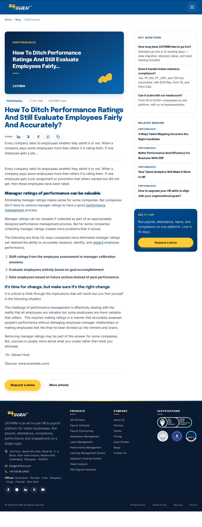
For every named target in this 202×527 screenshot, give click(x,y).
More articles (59, 385)
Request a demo (23, 385)
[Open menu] (192, 7)
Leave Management (81, 441)
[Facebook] (8, 489)
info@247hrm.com (20, 466)
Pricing (118, 436)
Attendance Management (84, 436)
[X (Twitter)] (34, 489)
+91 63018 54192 (19, 471)
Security (178, 505)
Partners (118, 425)
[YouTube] (42, 489)
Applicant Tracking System (85, 458)
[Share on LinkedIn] (18, 137)
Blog (18, 19)
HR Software (77, 419)
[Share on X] (28, 137)
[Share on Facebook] (38, 137)
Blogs (117, 447)
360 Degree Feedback (83, 469)
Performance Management (85, 447)
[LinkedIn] (25, 489)
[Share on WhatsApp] (48, 137)
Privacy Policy (137, 505)
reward (98, 242)
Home (8, 19)
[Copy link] (58, 137)
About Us (119, 419)
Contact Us (120, 453)
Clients (118, 430)
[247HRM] (20, 7)
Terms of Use (159, 505)
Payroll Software (80, 425)
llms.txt (193, 505)
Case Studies (121, 441)
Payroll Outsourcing (81, 430)
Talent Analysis (79, 464)
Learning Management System (87, 453)
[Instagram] (16, 489)
